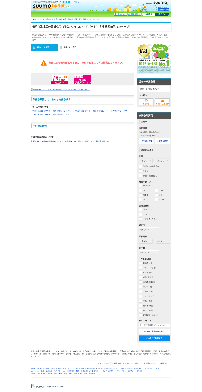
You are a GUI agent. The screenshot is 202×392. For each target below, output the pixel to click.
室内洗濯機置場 (149, 282)
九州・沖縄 (83, 373)
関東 (44, 373)
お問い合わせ (163, 10)
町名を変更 (163, 141)
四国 (70, 373)
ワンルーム (147, 186)
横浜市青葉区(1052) (68, 141)
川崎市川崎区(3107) (86, 141)
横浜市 (70, 19)
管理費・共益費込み (151, 166)
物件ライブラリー (109, 371)
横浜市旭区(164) (102, 141)
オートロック (148, 291)
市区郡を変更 (147, 141)
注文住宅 (49, 371)
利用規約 (117, 363)
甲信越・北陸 (52, 373)
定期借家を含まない (151, 315)
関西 (65, 373)
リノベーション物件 (37, 371)
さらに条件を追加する (155, 331)
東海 (60, 373)
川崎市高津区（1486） (62, 114)
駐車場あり (147, 263)
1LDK (145, 195)
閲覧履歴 (134, 14)
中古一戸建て (149, 368)
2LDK (161, 200)
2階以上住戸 (148, 277)
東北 (38, 373)
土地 (157, 368)
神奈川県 (62, 19)
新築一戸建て (138, 368)
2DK (145, 200)
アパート (146, 214)
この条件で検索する (154, 338)
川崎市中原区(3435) (50, 141)
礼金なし (146, 171)
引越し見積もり (86, 371)
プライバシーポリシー (133, 363)
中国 (75, 373)
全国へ (76, 2)
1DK (161, 190)
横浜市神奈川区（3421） (63, 111)
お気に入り (120, 14)
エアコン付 (147, 287)
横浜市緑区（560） (83, 111)
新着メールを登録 (162, 102)
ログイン (162, 14)
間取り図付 (147, 301)
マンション (147, 210)
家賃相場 (101, 368)
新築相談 (92, 373)
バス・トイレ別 (149, 268)
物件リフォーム (59, 371)
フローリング (148, 296)
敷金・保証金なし (150, 176)
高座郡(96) (35, 141)
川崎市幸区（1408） (121, 111)
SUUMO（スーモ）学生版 (49, 7)
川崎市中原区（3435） (41, 114)
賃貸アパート (79, 368)
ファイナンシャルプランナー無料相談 (129, 371)
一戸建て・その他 (150, 219)
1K (144, 190)
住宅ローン (97, 371)
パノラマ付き (148, 310)
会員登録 (148, 14)
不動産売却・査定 (73, 371)
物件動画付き (148, 306)
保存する (146, 102)
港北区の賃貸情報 (82, 19)
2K (160, 195)
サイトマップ (163, 8)
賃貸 (55, 19)
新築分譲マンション (112, 368)
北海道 (33, 373)
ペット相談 (147, 273)
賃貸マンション (68, 368)
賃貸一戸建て (91, 368)
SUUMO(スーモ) (158, 3)
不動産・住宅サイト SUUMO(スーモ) (43, 368)
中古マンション (126, 368)
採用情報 (164, 363)
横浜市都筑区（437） (101, 111)
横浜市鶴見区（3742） (41, 111)
